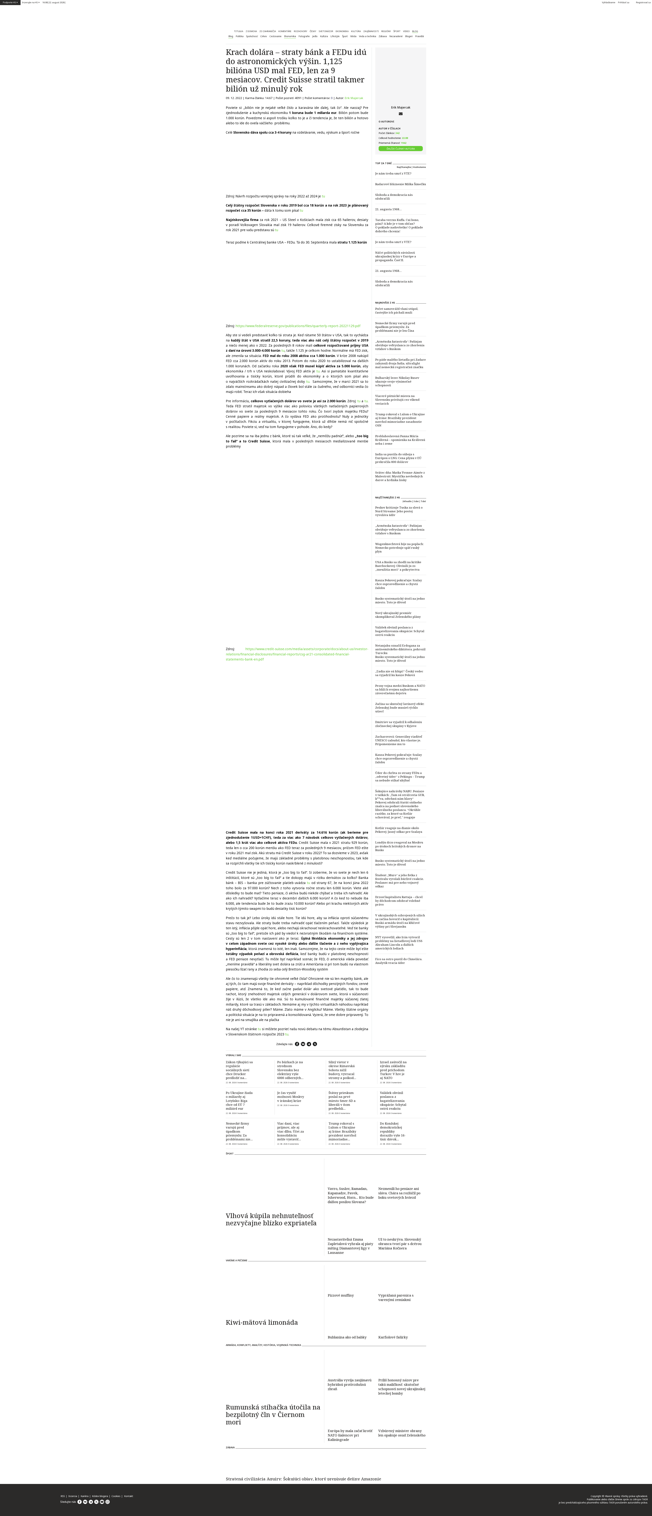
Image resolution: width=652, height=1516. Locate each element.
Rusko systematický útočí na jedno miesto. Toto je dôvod (400, 600)
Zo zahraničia (267, 31)
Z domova (251, 31)
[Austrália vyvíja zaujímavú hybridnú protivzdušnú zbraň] (352, 1362)
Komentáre (284, 31)
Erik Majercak (354, 98)
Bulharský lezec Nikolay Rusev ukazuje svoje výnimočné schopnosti (397, 381)
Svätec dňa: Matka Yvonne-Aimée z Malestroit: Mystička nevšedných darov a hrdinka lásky (400, 476)
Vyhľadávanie (608, 2)
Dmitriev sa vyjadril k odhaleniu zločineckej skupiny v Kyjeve (398, 724)
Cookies (116, 1496)
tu (323, 196)
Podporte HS (9, 2)
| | (54, 2)
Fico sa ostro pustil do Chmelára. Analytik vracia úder (398, 961)
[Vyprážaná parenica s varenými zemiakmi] (402, 1278)
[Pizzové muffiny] (352, 1278)
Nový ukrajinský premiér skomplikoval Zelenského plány (398, 615)
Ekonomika (342, 31)
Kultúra (356, 31)
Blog (415, 31)
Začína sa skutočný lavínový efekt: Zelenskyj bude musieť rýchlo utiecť (399, 707)
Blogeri (409, 36)
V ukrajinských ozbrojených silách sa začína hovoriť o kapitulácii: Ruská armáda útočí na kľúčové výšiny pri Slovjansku (400, 920)
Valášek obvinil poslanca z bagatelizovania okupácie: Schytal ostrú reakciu (399, 631)
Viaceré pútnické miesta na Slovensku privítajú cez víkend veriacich (397, 399)
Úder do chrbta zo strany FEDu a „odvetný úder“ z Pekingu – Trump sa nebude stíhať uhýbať (400, 776)
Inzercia (72, 1496)
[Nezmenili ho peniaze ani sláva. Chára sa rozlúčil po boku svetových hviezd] (402, 1171)
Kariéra (84, 1496)
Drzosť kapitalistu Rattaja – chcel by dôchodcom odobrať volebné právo (399, 900)
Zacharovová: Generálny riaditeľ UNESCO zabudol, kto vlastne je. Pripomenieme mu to (398, 740)
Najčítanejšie (404, 167)
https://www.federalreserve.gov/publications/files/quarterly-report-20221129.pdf (298, 326)
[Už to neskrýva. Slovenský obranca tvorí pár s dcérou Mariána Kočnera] (402, 1222)
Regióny (386, 31)
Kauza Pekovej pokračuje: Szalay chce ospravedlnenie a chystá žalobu (398, 584)
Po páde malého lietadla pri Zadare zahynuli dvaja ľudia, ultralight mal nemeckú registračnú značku (400, 363)
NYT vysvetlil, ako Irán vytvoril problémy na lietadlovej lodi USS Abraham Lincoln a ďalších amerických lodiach (398, 942)
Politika (239, 36)
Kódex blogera (100, 1496)
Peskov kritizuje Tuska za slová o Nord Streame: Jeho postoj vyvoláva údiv (399, 511)
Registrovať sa (643, 2)
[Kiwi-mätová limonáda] (273, 1290)
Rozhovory (300, 31)
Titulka (238, 31)
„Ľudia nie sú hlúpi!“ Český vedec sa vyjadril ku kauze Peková (399, 673)
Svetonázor (326, 31)
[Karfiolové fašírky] (402, 1320)
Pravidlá (419, 36)
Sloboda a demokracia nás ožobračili (394, 196)
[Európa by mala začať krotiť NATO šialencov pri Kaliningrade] (352, 1413)
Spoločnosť (252, 36)
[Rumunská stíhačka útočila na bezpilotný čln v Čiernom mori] (273, 1375)
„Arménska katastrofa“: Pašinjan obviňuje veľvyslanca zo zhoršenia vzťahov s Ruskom (399, 345)
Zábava (383, 36)
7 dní (423, 501)
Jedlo (315, 36)
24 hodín (407, 501)
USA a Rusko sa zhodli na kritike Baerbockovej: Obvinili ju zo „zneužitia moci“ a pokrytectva (398, 565)
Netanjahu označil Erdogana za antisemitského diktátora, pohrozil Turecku (400, 649)
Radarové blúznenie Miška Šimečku (400, 184)
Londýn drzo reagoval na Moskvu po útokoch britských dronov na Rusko (399, 846)
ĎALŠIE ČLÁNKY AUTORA (401, 148)
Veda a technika (367, 36)
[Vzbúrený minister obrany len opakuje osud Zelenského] (402, 1413)
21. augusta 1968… (388, 209)
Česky (313, 31)
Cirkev (263, 36)
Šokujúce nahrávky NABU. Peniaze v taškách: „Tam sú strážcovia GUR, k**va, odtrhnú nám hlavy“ (400, 795)
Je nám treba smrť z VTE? (393, 173)
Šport (397, 31)
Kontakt (128, 1496)
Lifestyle (335, 36)
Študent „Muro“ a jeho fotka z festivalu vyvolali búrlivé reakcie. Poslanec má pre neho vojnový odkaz (399, 880)
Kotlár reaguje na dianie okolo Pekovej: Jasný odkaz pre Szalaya (398, 830)
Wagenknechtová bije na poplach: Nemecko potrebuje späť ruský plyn (399, 547)
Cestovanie (275, 36)
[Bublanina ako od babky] (352, 1320)
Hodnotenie (419, 167)
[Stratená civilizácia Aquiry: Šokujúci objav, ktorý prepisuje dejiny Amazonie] (326, 1463)
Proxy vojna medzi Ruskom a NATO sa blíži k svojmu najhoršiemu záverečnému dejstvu (400, 689)
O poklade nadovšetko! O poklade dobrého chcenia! (399, 229)
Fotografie (304, 36)
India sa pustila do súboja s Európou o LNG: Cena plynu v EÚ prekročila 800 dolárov (398, 458)
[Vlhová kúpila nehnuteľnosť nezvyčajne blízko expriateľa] (273, 1184)
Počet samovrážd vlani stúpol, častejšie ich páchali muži (396, 310)
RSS (63, 1496)
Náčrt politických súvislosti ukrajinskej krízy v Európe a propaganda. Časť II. (395, 256)
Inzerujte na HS (30, 2)
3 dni (416, 501)
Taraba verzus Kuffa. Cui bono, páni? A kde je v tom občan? (397, 222)
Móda (353, 36)
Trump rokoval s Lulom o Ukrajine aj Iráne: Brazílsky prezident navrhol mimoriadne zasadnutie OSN (400, 419)
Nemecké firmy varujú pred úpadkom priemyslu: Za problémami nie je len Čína (395, 327)
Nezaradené (396, 36)
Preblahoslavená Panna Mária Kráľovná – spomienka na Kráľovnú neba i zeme (400, 439)
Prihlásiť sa (623, 2)
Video (406, 31)
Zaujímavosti (371, 31)
